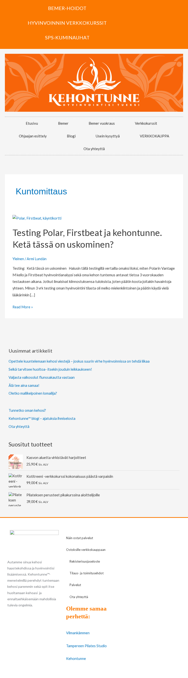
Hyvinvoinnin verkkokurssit (67, 23)
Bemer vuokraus (102, 123)
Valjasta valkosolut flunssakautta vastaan (42, 377)
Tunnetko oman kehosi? (27, 410)
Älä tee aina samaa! (24, 385)
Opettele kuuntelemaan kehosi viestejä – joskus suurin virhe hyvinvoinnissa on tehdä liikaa (79, 361)
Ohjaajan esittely (33, 136)
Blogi (71, 136)
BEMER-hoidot (67, 8)
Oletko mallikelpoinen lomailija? (33, 393)
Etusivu (32, 123)
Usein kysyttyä (108, 136)
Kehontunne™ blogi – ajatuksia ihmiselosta (42, 418)
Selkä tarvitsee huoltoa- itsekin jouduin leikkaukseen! (50, 369)
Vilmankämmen (78, 633)
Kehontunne (76, 658)
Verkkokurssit (146, 123)
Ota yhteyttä (94, 148)
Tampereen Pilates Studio (86, 646)
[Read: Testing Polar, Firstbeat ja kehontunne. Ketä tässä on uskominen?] (36, 218)
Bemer (63, 123)
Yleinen (18, 259)
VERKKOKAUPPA (154, 136)
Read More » (22, 306)
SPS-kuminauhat (67, 37)
